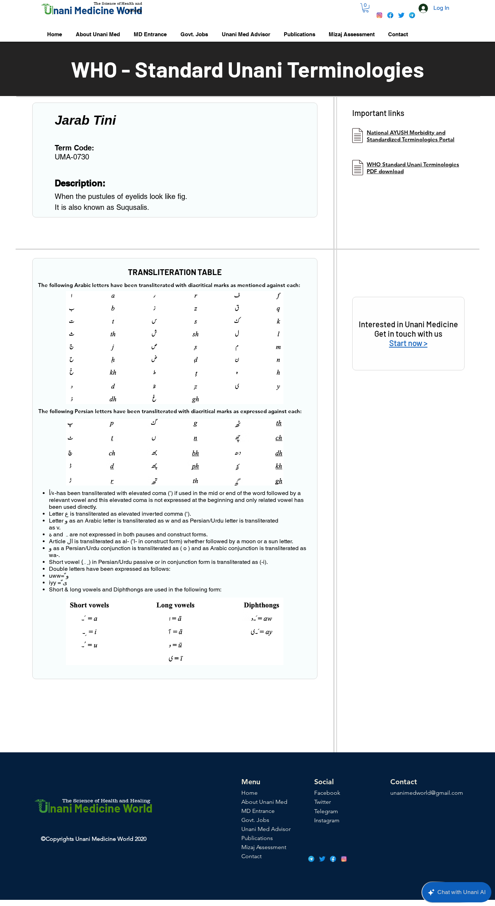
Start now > (408, 343)
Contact (251, 856)
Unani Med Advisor (266, 829)
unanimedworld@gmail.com (426, 792)
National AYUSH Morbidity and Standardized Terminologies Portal (410, 136)
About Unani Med (264, 801)
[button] (365, 7)
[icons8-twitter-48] (401, 15)
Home (249, 792)
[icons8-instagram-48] (379, 15)
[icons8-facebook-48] (390, 15)
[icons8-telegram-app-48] (412, 15)
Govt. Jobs (255, 819)
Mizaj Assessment (263, 847)
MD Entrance (258, 810)
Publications (257, 838)
